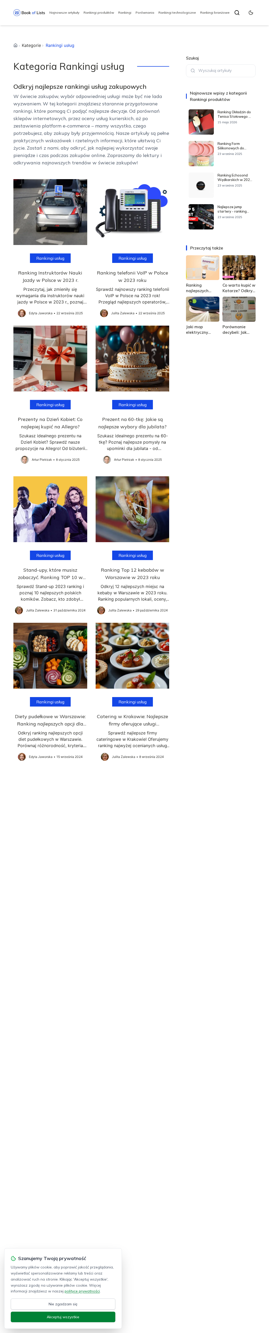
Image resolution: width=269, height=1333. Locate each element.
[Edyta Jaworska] (22, 313)
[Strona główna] (15, 45)
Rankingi (124, 12)
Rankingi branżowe (215, 12)
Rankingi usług (50, 258)
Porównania (145, 12)
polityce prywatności (82, 1291)
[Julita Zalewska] (104, 313)
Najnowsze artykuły (64, 12)
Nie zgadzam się (63, 1304)
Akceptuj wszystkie (63, 1317)
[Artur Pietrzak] (25, 460)
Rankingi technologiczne (177, 12)
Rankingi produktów (99, 12)
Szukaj (192, 58)
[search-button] (237, 13)
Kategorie (31, 45)
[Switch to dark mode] (251, 12)
